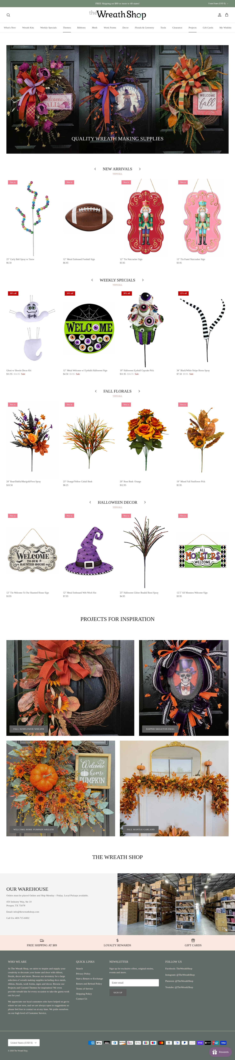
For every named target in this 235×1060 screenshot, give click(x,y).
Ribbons (81, 27)
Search (79, 968)
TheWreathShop (184, 968)
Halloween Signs (38, 139)
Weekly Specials (48, 27)
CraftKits (132, 3)
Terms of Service (84, 988)
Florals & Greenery (144, 27)
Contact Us (81, 998)
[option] (117, 99)
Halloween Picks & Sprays (76, 139)
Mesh (94, 27)
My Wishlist (225, 27)
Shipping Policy (84, 994)
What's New (10, 27)
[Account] (219, 15)
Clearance (177, 27)
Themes (67, 27)
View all (117, 174)
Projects (192, 27)
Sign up (118, 992)
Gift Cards (208, 27)
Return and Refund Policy (89, 983)
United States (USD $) (217, 3)
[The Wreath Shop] (117, 15)
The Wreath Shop (20, 1051)
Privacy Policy (83, 973)
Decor (125, 27)
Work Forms (110, 27)
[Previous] (12, 99)
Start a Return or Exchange (89, 978)
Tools (163, 27)
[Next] (222, 99)
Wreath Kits (28, 27)
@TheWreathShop (183, 981)
